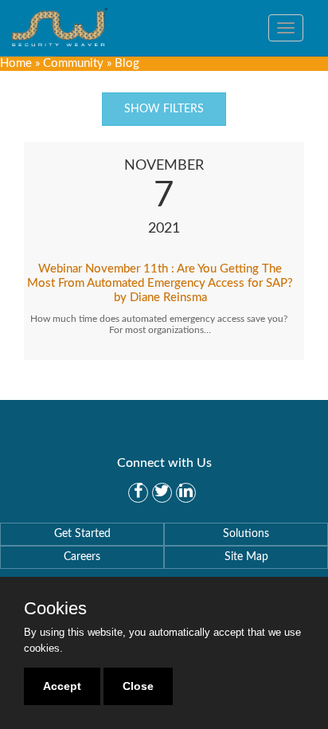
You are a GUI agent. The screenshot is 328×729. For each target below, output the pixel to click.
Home (16, 63)
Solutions (246, 533)
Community (73, 63)
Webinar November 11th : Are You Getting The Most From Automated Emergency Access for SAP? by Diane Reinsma (160, 283)
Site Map (246, 556)
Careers (82, 556)
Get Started (82, 533)
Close (138, 686)
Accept (62, 686)
